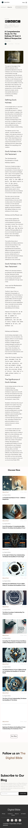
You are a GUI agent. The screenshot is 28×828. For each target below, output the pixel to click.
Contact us (10, 813)
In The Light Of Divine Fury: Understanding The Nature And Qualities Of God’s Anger (14, 555)
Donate (13, 815)
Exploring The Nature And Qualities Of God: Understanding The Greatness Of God (14, 728)
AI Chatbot (23, 813)
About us (17, 813)
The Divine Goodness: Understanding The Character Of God (14, 613)
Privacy (3, 813)
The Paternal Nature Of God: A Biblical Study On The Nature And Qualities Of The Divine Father (14, 671)
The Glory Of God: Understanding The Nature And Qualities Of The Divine (15, 699)
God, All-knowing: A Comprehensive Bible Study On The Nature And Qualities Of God (14, 527)
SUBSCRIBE (23, 793)
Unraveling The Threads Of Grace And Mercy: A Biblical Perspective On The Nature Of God (14, 641)
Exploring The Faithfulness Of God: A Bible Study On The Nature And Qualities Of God (14, 584)
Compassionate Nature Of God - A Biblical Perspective (14, 498)
